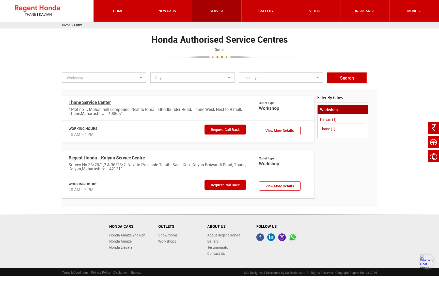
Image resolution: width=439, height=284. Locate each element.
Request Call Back (225, 129)
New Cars (167, 10)
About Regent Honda (223, 235)
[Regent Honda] (37, 10)
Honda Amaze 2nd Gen (127, 235)
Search (347, 78)
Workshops (167, 241)
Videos (315, 10)
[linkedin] (271, 237)
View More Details (279, 130)
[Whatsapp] (293, 237)
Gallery (266, 10)
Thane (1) (327, 128)
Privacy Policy (101, 272)
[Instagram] (282, 237)
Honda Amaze (120, 241)
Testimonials (217, 247)
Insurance (365, 10)
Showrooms (168, 235)
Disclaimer (120, 272)
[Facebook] (260, 237)
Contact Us (216, 253)
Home (118, 10)
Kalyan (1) (328, 119)
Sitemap (136, 272)
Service (217, 10)
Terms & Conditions (75, 272)
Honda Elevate (120, 247)
